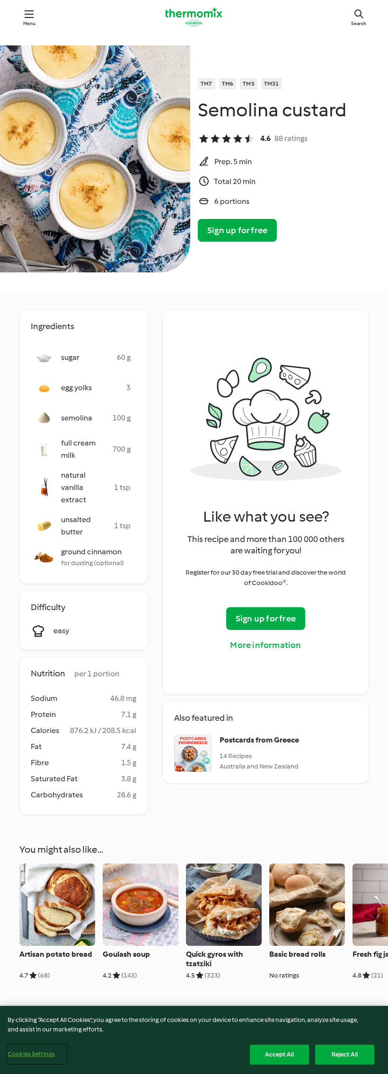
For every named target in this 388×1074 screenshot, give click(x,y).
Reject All (345, 1054)
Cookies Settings (31, 1053)
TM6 (228, 83)
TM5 (249, 83)
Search (358, 23)
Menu (29, 23)
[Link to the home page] (194, 17)
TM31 (271, 83)
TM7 (206, 83)
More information (265, 645)
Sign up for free (237, 230)
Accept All (279, 1054)
